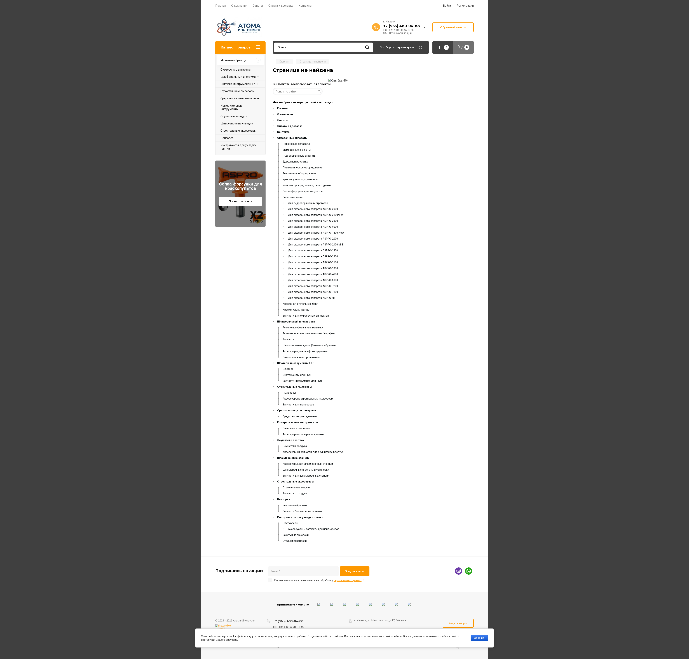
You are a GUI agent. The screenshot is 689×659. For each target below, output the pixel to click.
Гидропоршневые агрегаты (299, 155)
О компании (285, 114)
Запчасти (288, 339)
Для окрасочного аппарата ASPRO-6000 (313, 280)
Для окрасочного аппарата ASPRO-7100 (313, 292)
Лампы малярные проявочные (301, 357)
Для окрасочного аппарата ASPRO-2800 (313, 220)
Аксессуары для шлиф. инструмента (305, 351)
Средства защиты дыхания (300, 416)
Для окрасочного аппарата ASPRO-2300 (313, 250)
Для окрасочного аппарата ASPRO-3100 (313, 262)
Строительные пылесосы (294, 386)
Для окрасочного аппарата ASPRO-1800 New (316, 232)
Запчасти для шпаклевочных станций (306, 475)
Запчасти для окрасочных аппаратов (306, 315)
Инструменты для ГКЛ (297, 375)
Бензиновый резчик (295, 505)
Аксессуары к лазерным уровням (303, 434)
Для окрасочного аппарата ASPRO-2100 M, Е (315, 244)
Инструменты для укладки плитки (300, 517)
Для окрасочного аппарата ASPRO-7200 (313, 286)
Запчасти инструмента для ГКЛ (302, 380)
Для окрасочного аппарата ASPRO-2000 (313, 238)
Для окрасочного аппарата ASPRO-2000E (313, 209)
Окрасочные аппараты (292, 138)
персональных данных (348, 580)
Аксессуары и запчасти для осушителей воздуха (313, 452)
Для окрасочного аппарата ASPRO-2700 (313, 256)
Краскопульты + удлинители (300, 179)
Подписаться (354, 571)
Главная (282, 108)
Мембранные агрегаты (297, 149)
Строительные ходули (296, 487)
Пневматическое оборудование (302, 167)
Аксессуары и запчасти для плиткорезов (313, 529)
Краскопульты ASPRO (296, 309)
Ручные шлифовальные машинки (303, 327)
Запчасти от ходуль (295, 493)
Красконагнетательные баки (300, 303)
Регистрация (465, 5)
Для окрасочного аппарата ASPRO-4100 (313, 274)
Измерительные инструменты (297, 422)
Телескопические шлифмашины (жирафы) (309, 333)
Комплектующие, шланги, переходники (307, 185)
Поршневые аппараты (296, 143)
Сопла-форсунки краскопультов (303, 191)
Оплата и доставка (289, 126)
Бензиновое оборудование (299, 173)
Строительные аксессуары (295, 481)
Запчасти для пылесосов (298, 404)
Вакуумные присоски (296, 535)
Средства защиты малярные (296, 410)
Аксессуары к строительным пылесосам (308, 398)
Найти (367, 47)
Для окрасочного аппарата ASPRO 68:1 (312, 298)
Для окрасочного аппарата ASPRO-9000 (313, 226)
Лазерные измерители (296, 428)
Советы (282, 120)
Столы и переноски (295, 540)
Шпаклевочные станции (293, 458)
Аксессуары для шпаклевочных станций (308, 463)
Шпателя (288, 369)
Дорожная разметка (295, 161)
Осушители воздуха (290, 440)
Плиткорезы (290, 523)
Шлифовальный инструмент (296, 321)
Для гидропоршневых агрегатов (308, 203)
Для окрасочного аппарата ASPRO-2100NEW (315, 215)
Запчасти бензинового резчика (302, 511)
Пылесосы (289, 392)
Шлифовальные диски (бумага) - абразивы (309, 345)
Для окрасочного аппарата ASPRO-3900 (313, 268)
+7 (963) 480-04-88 (401, 26)
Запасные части (293, 197)
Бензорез (283, 499)
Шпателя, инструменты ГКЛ (295, 363)
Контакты (283, 132)
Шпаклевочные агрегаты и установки (306, 469)
